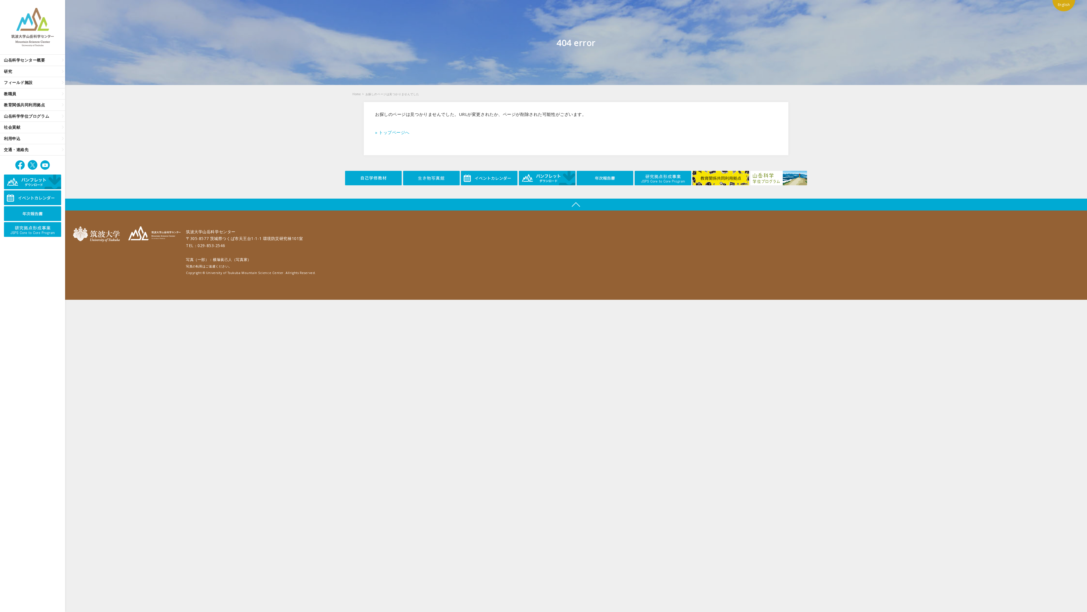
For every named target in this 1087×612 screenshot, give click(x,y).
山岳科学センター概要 (24, 60)
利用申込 (12, 138)
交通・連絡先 (16, 149)
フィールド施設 (18, 82)
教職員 (10, 93)
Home (356, 94)
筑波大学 (98, 234)
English (1064, 4)
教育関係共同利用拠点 (24, 104)
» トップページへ (392, 132)
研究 (8, 71)
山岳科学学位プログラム (26, 116)
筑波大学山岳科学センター (154, 234)
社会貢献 (12, 127)
